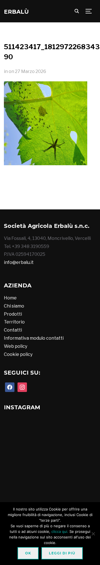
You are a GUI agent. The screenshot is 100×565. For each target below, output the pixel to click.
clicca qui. (59, 531)
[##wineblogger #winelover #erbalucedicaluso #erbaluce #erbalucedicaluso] (49, 493)
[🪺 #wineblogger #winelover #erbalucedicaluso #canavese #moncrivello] (81, 462)
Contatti (13, 330)
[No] (93, 533)
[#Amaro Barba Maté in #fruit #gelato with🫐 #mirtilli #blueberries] (49, 462)
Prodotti (13, 314)
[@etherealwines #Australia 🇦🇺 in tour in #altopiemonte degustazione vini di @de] (81, 493)
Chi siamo (14, 306)
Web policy (15, 346)
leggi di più (62, 553)
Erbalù (16, 11)
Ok (28, 553)
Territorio (14, 322)
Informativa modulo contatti (34, 338)
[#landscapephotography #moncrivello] (18, 493)
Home (10, 298)
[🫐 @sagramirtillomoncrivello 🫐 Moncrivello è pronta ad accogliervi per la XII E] (79, 197)
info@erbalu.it (19, 262)
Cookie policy (18, 354)
